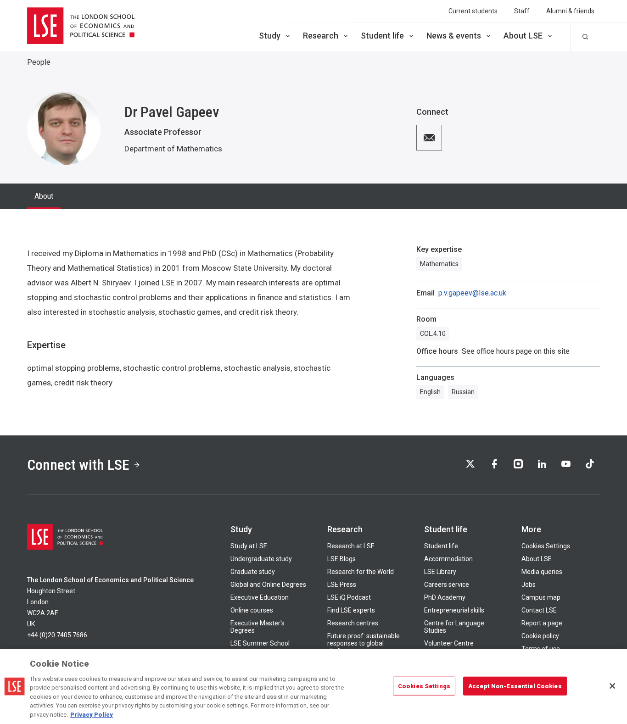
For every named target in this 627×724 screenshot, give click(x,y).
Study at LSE (248, 546)
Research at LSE (351, 546)
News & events (453, 35)
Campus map (540, 597)
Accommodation (448, 558)
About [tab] (43, 196)
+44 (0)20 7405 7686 (57, 635)
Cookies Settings (545, 546)
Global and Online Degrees (268, 584)
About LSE (523, 35)
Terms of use (540, 648)
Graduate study (252, 571)
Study (269, 35)
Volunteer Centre (449, 643)
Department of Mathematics (173, 148)
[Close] (612, 686)
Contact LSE (539, 610)
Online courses (251, 610)
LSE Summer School (260, 643)
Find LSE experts (351, 610)
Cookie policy (540, 636)
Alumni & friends (570, 11)
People (38, 62)
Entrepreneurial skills (454, 610)
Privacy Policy (91, 714)
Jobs (528, 584)
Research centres (352, 623)
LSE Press (341, 584)
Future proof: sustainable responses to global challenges (363, 643)
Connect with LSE (78, 464)
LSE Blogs (341, 558)
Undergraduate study (261, 558)
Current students (473, 11)
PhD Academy (444, 597)
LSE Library (440, 571)
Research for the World (360, 571)
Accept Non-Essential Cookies (515, 685)
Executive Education (259, 597)
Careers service (446, 584)
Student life (382, 35)
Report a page (541, 623)
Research (320, 35)
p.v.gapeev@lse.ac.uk (472, 293)
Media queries (541, 571)
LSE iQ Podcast (349, 597)
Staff (522, 11)
